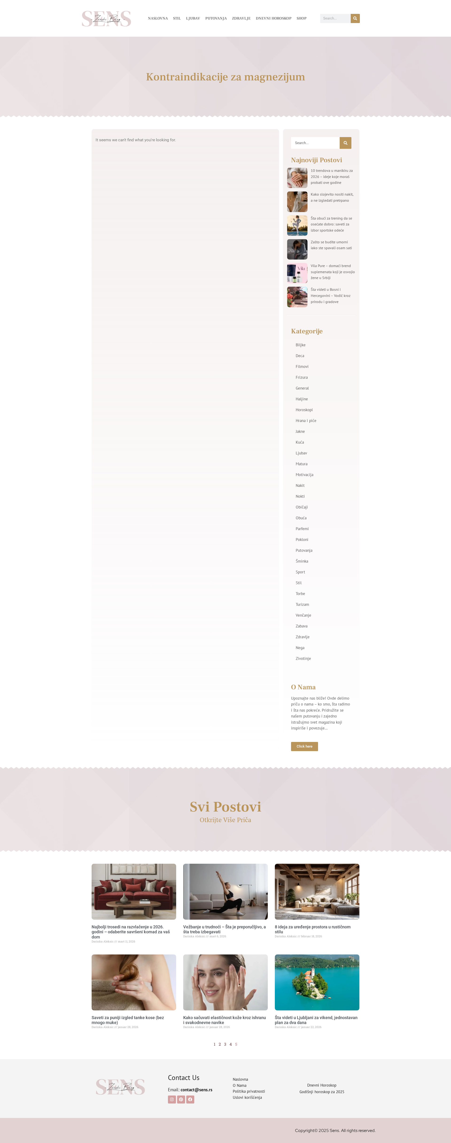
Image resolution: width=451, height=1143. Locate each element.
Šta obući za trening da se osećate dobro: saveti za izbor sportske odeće (331, 224)
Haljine (302, 399)
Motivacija (304, 474)
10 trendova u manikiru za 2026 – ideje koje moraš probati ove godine (332, 176)
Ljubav (193, 18)
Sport (300, 572)
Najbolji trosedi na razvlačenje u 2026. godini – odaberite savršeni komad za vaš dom (131, 931)
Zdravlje (241, 18)
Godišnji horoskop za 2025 (321, 1091)
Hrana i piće (306, 420)
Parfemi (302, 528)
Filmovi (302, 366)
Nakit (300, 485)
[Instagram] (172, 1100)
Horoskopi (304, 409)
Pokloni (302, 539)
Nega (300, 647)
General (302, 388)
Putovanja (216, 18)
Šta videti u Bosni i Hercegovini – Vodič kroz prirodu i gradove (330, 295)
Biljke (301, 344)
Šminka (302, 561)
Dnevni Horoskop (274, 18)
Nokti (300, 496)
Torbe (300, 593)
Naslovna (158, 18)
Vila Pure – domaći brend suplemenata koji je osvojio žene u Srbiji (333, 271)
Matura (301, 463)
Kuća (300, 442)
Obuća (301, 517)
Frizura (302, 377)
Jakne (300, 431)
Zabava (301, 626)
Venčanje (303, 615)
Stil (177, 18)
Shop (302, 18)
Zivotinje (303, 658)
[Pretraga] (355, 18)
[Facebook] (190, 1100)
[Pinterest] (181, 1100)
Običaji (302, 507)
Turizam (302, 604)
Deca (300, 355)
